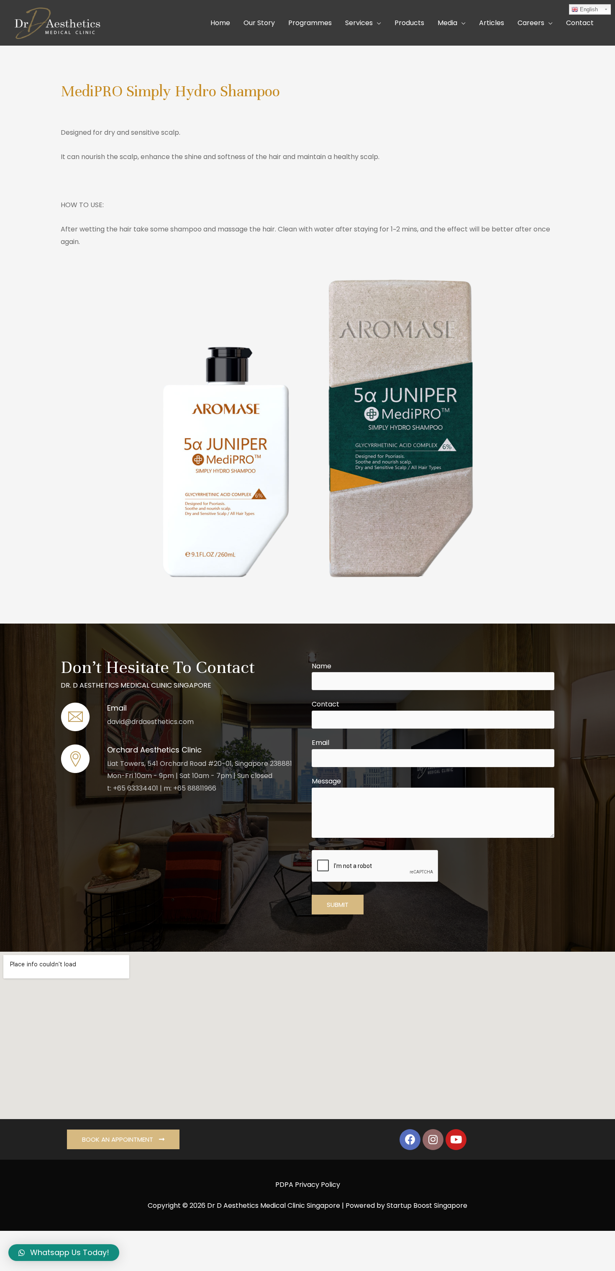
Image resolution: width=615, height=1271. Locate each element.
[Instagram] (433, 1139)
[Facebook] (410, 1139)
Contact (325, 704)
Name (321, 666)
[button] (123, 1139)
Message (326, 781)
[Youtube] (456, 1139)
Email (320, 742)
